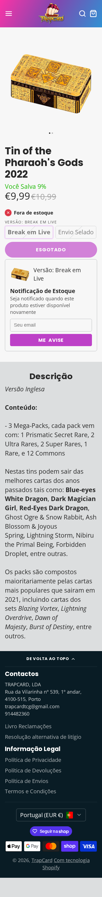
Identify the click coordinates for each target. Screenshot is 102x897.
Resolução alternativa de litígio (43, 736)
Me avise (51, 340)
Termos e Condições (30, 791)
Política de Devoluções (33, 770)
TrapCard (42, 860)
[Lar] (51, 13)
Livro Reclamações (28, 726)
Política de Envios (26, 781)
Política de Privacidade (33, 759)
